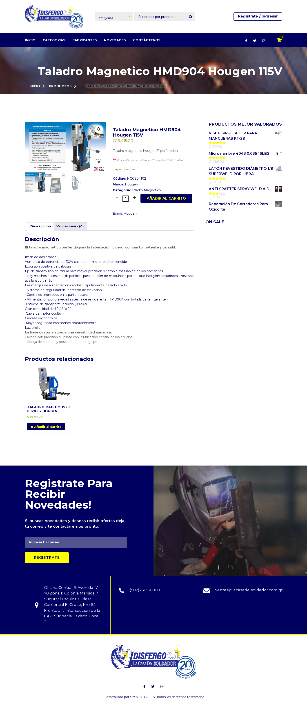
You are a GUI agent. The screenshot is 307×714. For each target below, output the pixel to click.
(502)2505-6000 (145, 590)
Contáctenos (146, 40)
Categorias (54, 40)
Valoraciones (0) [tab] (70, 226)
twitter (254, 40)
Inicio (30, 40)
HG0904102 (129, 178)
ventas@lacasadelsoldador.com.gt (249, 590)
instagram (263, 40)
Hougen (131, 184)
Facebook (246, 40)
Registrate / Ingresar (258, 16)
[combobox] (114, 16)
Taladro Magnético (146, 190)
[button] (99, 129)
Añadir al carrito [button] (47, 427)
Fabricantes (85, 40)
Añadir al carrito (166, 198)
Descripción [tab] (40, 226)
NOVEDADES (115, 40)
